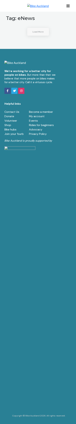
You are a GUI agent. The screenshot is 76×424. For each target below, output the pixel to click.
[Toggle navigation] (69, 5)
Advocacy (35, 129)
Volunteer (10, 121)
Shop (7, 125)
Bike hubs (10, 129)
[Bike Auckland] (38, 6)
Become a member (41, 112)
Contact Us (11, 112)
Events (33, 121)
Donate (9, 116)
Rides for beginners (41, 125)
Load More (38, 31)
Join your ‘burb (14, 134)
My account (37, 116)
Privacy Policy (38, 134)
